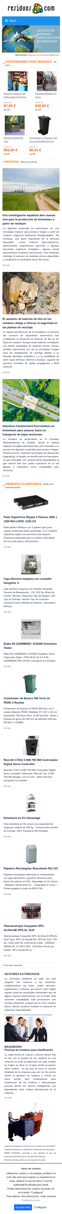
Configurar (40, 1207)
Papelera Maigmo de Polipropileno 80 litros (15, 95)
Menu (12, 20)
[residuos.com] (31, 8)
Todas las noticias (28, 162)
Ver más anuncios (13, 965)
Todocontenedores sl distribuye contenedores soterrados (29, 1150)
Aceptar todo (23, 1207)
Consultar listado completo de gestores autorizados (29, 1015)
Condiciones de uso (31, 1200)
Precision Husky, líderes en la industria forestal (24, 1160)
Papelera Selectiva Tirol (13, 140)
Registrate (54, 55)
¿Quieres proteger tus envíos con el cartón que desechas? (30, 1146)
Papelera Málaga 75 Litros (45, 95)
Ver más (6, 265)
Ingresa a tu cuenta (37, 55)
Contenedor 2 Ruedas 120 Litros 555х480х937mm (43, 140)
